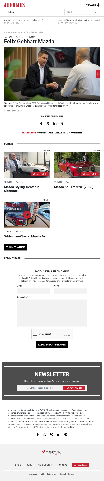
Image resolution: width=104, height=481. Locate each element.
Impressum (33, 474)
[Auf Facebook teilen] (41, 123)
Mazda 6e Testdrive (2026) (73, 187)
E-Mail (19, 286)
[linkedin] (58, 434)
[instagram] (44, 434)
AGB (42, 474)
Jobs (29, 464)
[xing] (51, 434)
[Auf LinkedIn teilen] (54, 123)
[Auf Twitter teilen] (47, 123)
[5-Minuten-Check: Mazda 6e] (27, 215)
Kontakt (62, 464)
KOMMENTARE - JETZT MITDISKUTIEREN (52, 132)
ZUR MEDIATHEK (15, 247)
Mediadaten (45, 464)
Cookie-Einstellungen (67, 474)
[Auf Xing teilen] (62, 123)
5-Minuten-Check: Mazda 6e (25, 236)
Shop (18, 464)
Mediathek (18, 32)
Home (7, 32)
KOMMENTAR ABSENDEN (52, 344)
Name (56, 286)
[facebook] (38, 434)
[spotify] (65, 434)
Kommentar (22, 297)
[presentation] (6, 74)
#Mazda (19, 37)
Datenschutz (51, 474)
